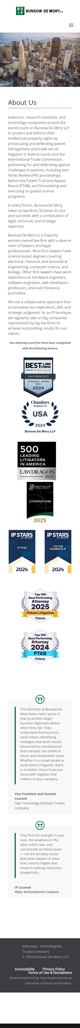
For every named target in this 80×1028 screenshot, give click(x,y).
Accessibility (25, 969)
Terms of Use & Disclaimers (50, 973)
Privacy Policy (54, 969)
